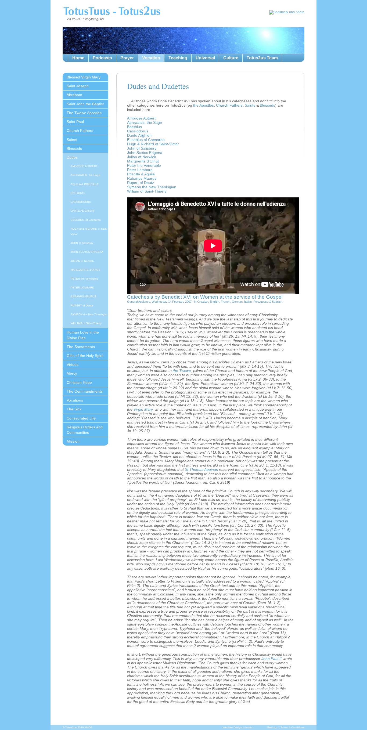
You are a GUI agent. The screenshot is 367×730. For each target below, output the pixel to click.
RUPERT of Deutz (82, 305)
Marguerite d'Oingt (143, 161)
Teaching (177, 58)
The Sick (74, 409)
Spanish (277, 301)
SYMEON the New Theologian (89, 314)
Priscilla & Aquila (141, 174)
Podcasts (102, 58)
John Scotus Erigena (144, 152)
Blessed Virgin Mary (83, 77)
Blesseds (74, 148)
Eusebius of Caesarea (146, 140)
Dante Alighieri (139, 135)
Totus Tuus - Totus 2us (112, 11)
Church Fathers (80, 130)
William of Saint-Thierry (147, 191)
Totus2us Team (262, 58)
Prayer (127, 58)
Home (78, 58)
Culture (230, 58)
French (225, 301)
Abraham (74, 95)
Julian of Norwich (141, 157)
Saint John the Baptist (85, 104)
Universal (205, 58)
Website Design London (238, 727)
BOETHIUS (78, 192)
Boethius (134, 127)
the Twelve (182, 370)
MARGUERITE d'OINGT (85, 269)
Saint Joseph (78, 86)
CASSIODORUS (81, 201)
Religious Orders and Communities (85, 430)
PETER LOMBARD (82, 287)
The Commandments (85, 391)
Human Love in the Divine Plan (83, 335)
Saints (72, 140)
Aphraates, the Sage (144, 122)
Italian (248, 301)
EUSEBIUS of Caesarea (86, 219)
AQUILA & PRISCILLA (84, 184)
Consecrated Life (81, 418)
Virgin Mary (143, 409)
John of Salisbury (141, 148)
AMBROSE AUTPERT (84, 166)
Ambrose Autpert (141, 118)
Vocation (151, 58)
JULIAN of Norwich (82, 260)
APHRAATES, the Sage (85, 175)
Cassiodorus (137, 131)
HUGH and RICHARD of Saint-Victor (89, 231)
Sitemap (272, 727)
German (237, 301)
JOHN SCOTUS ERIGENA (87, 251)
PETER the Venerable (84, 278)
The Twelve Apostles (84, 113)
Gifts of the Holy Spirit (85, 355)
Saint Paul (75, 122)
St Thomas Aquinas (201, 469)
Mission (73, 441)
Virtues (72, 364)
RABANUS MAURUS (83, 296)
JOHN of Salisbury (82, 242)
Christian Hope (79, 382)
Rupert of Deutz (140, 182)
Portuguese (260, 301)
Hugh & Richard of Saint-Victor (153, 144)
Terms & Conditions (292, 727)
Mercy (72, 373)
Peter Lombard (140, 170)
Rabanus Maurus (141, 178)
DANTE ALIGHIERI (82, 210)
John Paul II (271, 658)
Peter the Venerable (144, 165)
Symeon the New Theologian (151, 187)
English (214, 301)
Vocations (75, 400)
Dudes (72, 157)
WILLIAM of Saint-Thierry (86, 323)
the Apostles (203, 105)
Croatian (202, 301)
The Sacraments (81, 347)
